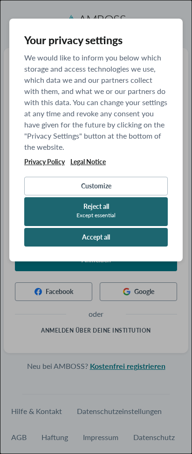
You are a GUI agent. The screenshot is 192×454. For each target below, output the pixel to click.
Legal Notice (88, 162)
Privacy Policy (44, 162)
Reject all (96, 210)
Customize (96, 186)
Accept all (96, 237)
